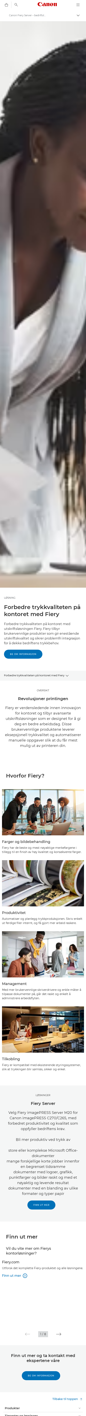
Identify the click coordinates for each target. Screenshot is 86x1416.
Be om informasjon (23, 654)
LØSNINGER (43, 1095)
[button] (27, 1334)
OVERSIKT (43, 690)
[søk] (16, 5)
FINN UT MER (41, 1205)
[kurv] (6, 5)
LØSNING (9, 597)
